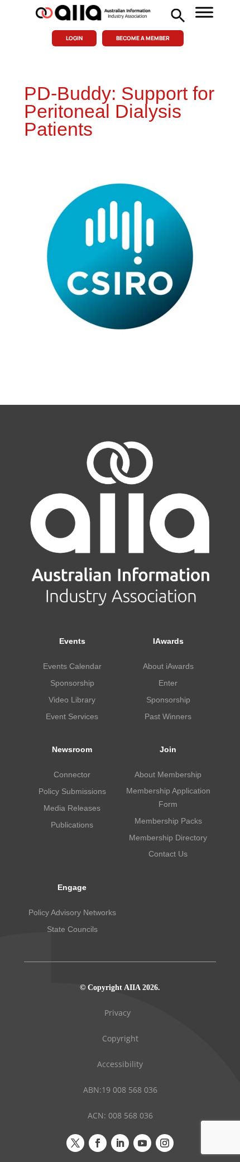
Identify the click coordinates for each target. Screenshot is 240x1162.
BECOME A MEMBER (143, 38)
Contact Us (168, 853)
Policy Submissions (72, 791)
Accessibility (120, 1064)
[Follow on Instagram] (165, 1143)
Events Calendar (72, 666)
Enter (168, 682)
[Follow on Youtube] (142, 1143)
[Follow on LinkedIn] (120, 1143)
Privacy (117, 1012)
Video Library (72, 699)
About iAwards (168, 666)
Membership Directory (168, 837)
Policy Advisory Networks (72, 912)
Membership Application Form (168, 797)
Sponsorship (72, 682)
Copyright (120, 1038)
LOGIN (74, 38)
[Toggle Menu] (204, 12)
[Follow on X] (75, 1143)
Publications (72, 824)
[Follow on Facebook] (98, 1143)
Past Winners (168, 716)
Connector (72, 774)
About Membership (168, 774)
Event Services (72, 716)
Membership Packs (168, 820)
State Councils (72, 929)
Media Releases (72, 808)
